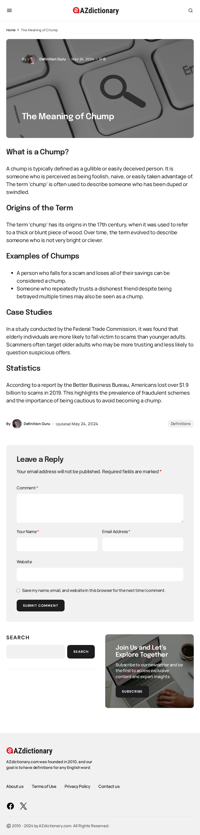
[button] (9, 10)
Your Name (28, 531)
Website (24, 562)
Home (10, 30)
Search (18, 637)
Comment (27, 488)
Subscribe (132, 691)
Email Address (116, 531)
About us (14, 786)
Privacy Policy (77, 786)
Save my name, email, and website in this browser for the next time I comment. (93, 590)
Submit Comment (40, 605)
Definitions (181, 423)
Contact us (109, 786)
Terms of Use (44, 786)
